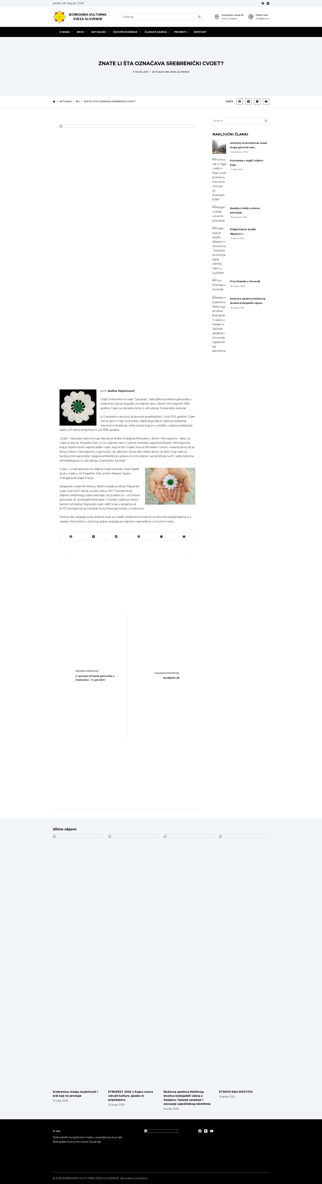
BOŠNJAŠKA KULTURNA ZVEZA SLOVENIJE (91, 1178)
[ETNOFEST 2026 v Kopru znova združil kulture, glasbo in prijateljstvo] (133, 960)
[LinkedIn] (116, 536)
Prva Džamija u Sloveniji (245, 281)
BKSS (80, 31)
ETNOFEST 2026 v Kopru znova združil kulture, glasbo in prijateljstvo (130, 1095)
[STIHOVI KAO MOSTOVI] (244, 960)
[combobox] (158, 16)
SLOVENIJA (183, 72)
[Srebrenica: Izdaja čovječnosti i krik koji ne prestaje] (78, 960)
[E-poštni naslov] (266, 101)
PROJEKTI (180, 31)
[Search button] (199, 17)
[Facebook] (263, 3)
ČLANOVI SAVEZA (156, 31)
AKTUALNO (98, 31)
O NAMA (64, 31)
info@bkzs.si (262, 18)
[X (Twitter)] (248, 101)
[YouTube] (268, 3)
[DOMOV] (54, 101)
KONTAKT (200, 31)
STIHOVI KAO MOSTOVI (236, 1091)
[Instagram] (211, 1131)
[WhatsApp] (257, 101)
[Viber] (139, 536)
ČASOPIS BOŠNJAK (125, 31)
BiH (167, 72)
